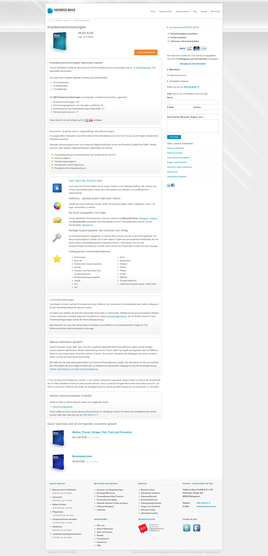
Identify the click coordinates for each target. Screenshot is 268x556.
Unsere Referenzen (105, 529)
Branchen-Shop (147, 490)
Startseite (59, 20)
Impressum (102, 542)
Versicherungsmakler (62, 407)
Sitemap (154, 552)
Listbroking (143, 552)
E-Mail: (170, 107)
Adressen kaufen (182, 11)
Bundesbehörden (82, 456)
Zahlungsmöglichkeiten (151, 503)
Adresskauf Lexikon (149, 513)
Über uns (101, 525)
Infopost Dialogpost (105, 506)
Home (153, 11)
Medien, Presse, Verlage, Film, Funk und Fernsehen (102, 432)
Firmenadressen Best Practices (110, 496)
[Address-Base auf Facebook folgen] (172, 185)
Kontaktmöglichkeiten (117, 316)
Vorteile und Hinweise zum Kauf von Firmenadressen (74, 369)
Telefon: (197, 107)
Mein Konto (215, 11)
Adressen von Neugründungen (110, 490)
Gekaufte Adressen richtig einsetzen (112, 503)
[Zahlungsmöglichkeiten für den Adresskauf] (193, 48)
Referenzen (172, 172)
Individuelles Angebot (176, 176)
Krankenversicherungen (82, 20)
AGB (99, 545)
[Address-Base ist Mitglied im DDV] (150, 528)
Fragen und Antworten (177, 162)
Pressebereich (103, 539)
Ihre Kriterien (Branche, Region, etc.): (185, 117)
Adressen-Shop (165, 11)
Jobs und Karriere (104, 532)
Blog (195, 11)
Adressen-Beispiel (175, 148)
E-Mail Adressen (143, 67)
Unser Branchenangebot (178, 157)
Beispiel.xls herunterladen (193, 63)
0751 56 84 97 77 (203, 503)
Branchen (67, 20)
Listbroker (101, 510)
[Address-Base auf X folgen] (168, 185)
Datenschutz (197, 552)
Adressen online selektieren (179, 167)
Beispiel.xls (87, 225)
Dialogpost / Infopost (148, 218)
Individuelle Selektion (150, 493)
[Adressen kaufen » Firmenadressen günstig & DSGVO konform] (61, 10)
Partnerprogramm (212, 552)
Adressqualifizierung (106, 493)
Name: (170, 97)
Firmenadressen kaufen (107, 500)
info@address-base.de (206, 506)
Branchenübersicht (149, 500)
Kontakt (204, 11)
